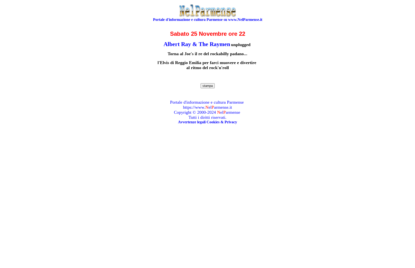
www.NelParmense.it (245, 20)
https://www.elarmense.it (207, 107)
